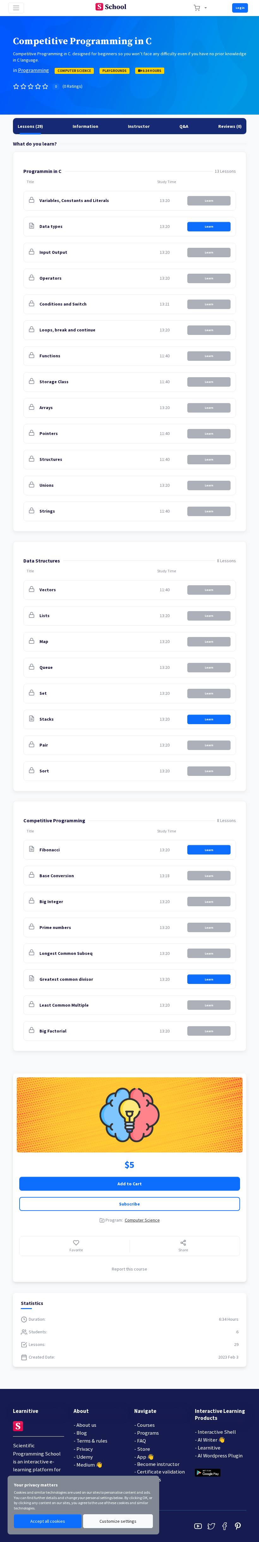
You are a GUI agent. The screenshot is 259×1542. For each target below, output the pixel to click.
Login (240, 8)
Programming (33, 70)
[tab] (30, 126)
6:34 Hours (151, 70)
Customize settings (117, 1521)
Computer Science (74, 70)
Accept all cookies (47, 1521)
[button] (85, 201)
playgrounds (114, 70)
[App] (207, 1471)
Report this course (129, 1269)
